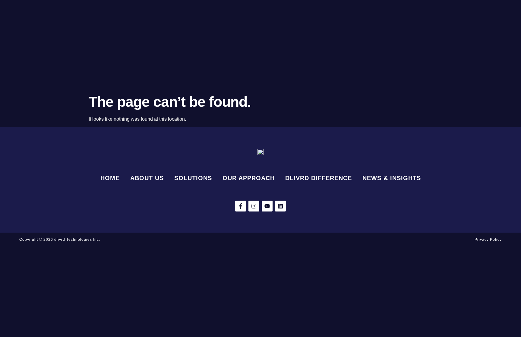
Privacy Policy (488, 239)
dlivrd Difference (318, 178)
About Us (147, 178)
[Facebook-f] (240, 206)
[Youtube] (267, 206)
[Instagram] (253, 206)
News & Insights (391, 178)
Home (110, 178)
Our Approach (249, 178)
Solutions (193, 178)
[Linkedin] (280, 206)
